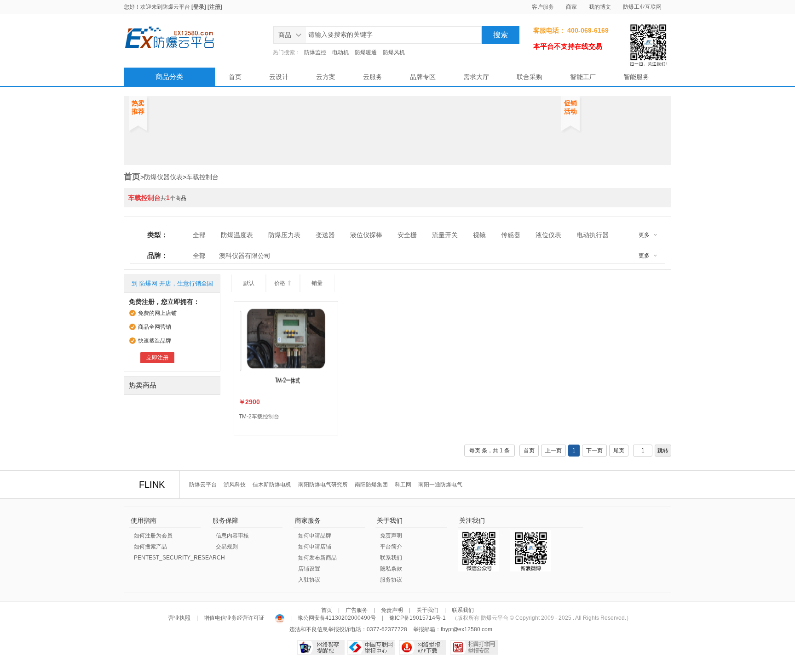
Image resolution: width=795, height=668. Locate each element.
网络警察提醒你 (321, 647)
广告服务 (357, 610)
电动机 (340, 52)
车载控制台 (202, 177)
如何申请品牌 (314, 535)
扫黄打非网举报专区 (474, 647)
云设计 (278, 76)
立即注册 (157, 357)
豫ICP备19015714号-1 (417, 618)
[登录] (198, 7)
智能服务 (636, 76)
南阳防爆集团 (371, 484)
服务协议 (391, 580)
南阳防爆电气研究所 (323, 484)
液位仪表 (548, 235)
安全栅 (407, 235)
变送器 (325, 235)
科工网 (403, 484)
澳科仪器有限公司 (245, 255)
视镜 (479, 235)
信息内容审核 (232, 535)
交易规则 (227, 546)
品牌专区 (423, 76)
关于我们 (427, 610)
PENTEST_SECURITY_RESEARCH (179, 557)
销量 (317, 283)
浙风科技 (235, 484)
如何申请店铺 (314, 546)
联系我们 (391, 557)
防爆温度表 (237, 235)
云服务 (372, 76)
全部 (199, 235)
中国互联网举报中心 (371, 647)
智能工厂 (583, 76)
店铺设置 (309, 568)
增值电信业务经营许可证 (234, 618)
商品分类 (169, 76)
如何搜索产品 (150, 546)
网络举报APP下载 (422, 647)
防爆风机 (394, 52)
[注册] (214, 7)
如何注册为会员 (153, 535)
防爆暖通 (366, 52)
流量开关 (445, 235)
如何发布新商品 (317, 557)
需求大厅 (476, 76)
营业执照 (180, 618)
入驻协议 (309, 580)
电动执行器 (592, 235)
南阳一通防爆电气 (440, 484)
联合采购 (529, 76)
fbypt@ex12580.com (466, 629)
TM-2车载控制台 (259, 416)
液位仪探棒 (366, 235)
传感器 (510, 235)
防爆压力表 (284, 235)
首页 (235, 76)
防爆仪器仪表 (163, 177)
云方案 (325, 76)
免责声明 (391, 535)
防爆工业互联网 (642, 7)
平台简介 (391, 546)
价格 (283, 283)
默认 (248, 283)
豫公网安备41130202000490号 (336, 618)
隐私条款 (391, 568)
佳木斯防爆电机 (272, 484)
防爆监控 (315, 52)
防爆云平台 (176, 7)
